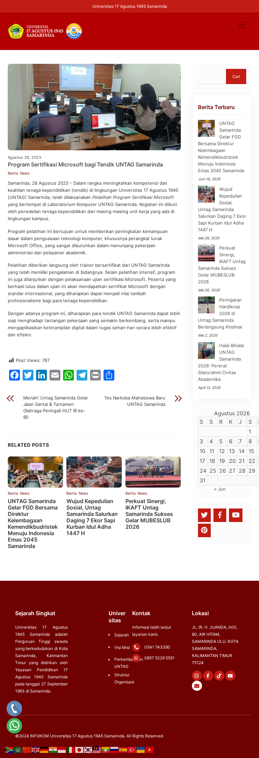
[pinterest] (204, 529)
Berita (13, 173)
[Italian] (70, 749)
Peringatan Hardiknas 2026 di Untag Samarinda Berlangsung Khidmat (220, 313)
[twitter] (204, 514)
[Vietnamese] (149, 749)
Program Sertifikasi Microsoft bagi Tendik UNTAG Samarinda (85, 164)
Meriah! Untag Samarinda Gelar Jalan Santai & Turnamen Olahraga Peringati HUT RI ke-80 (55, 407)
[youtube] (236, 514)
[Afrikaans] (9, 749)
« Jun (220, 489)
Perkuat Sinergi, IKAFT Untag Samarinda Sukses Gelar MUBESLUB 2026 (149, 514)
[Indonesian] (62, 749)
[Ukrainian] (141, 749)
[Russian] (114, 749)
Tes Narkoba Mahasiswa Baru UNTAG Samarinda (134, 401)
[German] (44, 749)
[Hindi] (53, 749)
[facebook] (219, 514)
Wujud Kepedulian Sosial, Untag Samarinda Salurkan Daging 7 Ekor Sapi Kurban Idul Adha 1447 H (92, 517)
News (25, 173)
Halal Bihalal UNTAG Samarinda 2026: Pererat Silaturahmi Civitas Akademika (221, 362)
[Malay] (97, 749)
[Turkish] (132, 749)
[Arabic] (18, 749)
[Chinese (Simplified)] (27, 749)
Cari (236, 76)
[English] (35, 749)
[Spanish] (123, 749)
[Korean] (88, 749)
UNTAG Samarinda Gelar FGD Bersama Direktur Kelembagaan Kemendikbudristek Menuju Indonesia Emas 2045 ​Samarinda (33, 523)
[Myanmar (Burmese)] (106, 749)
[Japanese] (79, 749)
